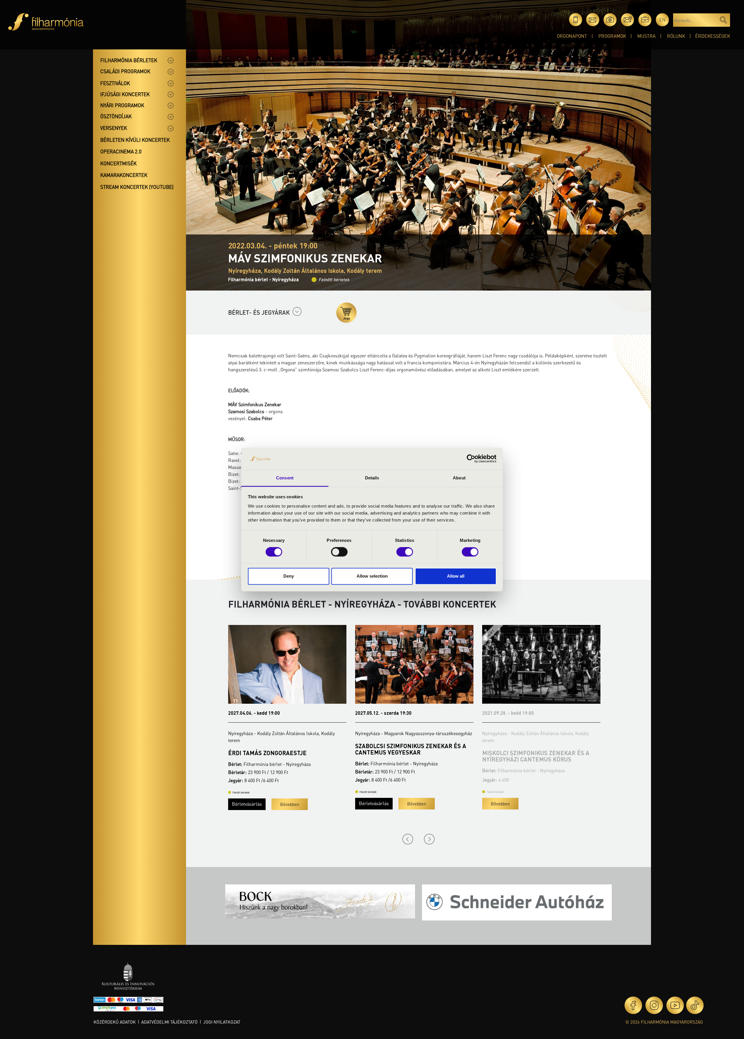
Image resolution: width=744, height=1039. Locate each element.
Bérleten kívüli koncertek (135, 140)
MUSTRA (646, 36)
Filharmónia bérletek (128, 60)
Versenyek (113, 128)
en (662, 20)
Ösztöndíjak (116, 116)
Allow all (455, 576)
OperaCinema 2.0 (121, 151)
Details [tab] (372, 477)
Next (429, 839)
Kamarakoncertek (123, 175)
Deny (288, 576)
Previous (408, 839)
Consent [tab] (285, 477)
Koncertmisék (118, 163)
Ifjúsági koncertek (125, 94)
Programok (612, 36)
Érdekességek (712, 36)
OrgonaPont (572, 36)
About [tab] (459, 477)
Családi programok (125, 71)
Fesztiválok (115, 83)
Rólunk (676, 36)
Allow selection (372, 576)
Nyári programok (122, 105)
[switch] (339, 552)
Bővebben (246, 804)
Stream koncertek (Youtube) (137, 187)
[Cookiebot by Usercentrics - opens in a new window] (471, 458)
